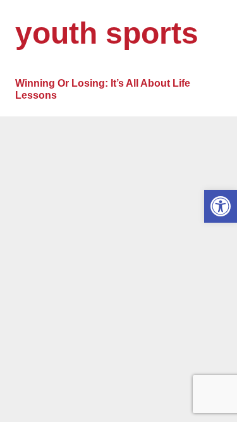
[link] (220, 206)
